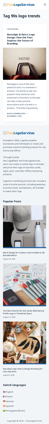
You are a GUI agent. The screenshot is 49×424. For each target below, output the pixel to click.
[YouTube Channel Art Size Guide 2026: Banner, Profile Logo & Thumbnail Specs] (24, 285)
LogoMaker (12, 160)
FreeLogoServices (31, 160)
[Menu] (45, 4)
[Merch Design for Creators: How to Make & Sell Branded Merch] (24, 226)
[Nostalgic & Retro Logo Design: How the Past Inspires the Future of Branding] (24, 64)
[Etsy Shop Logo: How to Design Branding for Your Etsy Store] (24, 343)
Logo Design (12, 29)
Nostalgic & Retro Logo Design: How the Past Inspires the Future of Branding (21, 39)
